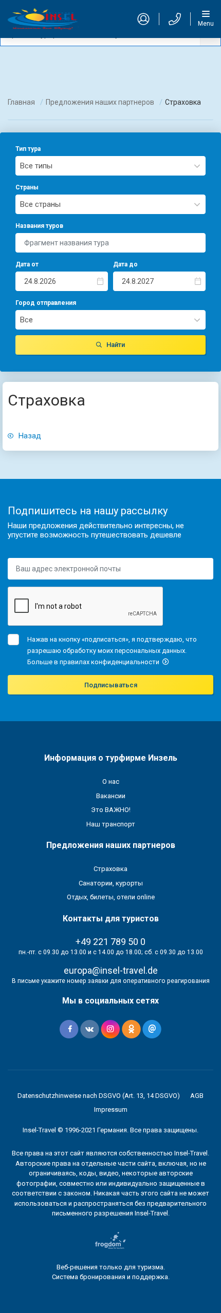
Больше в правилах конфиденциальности (94, 662)
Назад (28, 435)
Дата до (125, 264)
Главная (21, 102)
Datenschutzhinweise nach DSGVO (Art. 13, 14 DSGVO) (98, 1095)
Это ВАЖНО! (111, 810)
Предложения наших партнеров (100, 102)
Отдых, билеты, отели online (111, 897)
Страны (27, 187)
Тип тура (28, 148)
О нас (110, 781)
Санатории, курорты (111, 883)
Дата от (27, 264)
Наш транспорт (110, 824)
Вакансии (110, 796)
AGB (197, 1095)
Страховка (110, 869)
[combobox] (110, 166)
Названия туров (39, 225)
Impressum (110, 1109)
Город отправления (45, 302)
